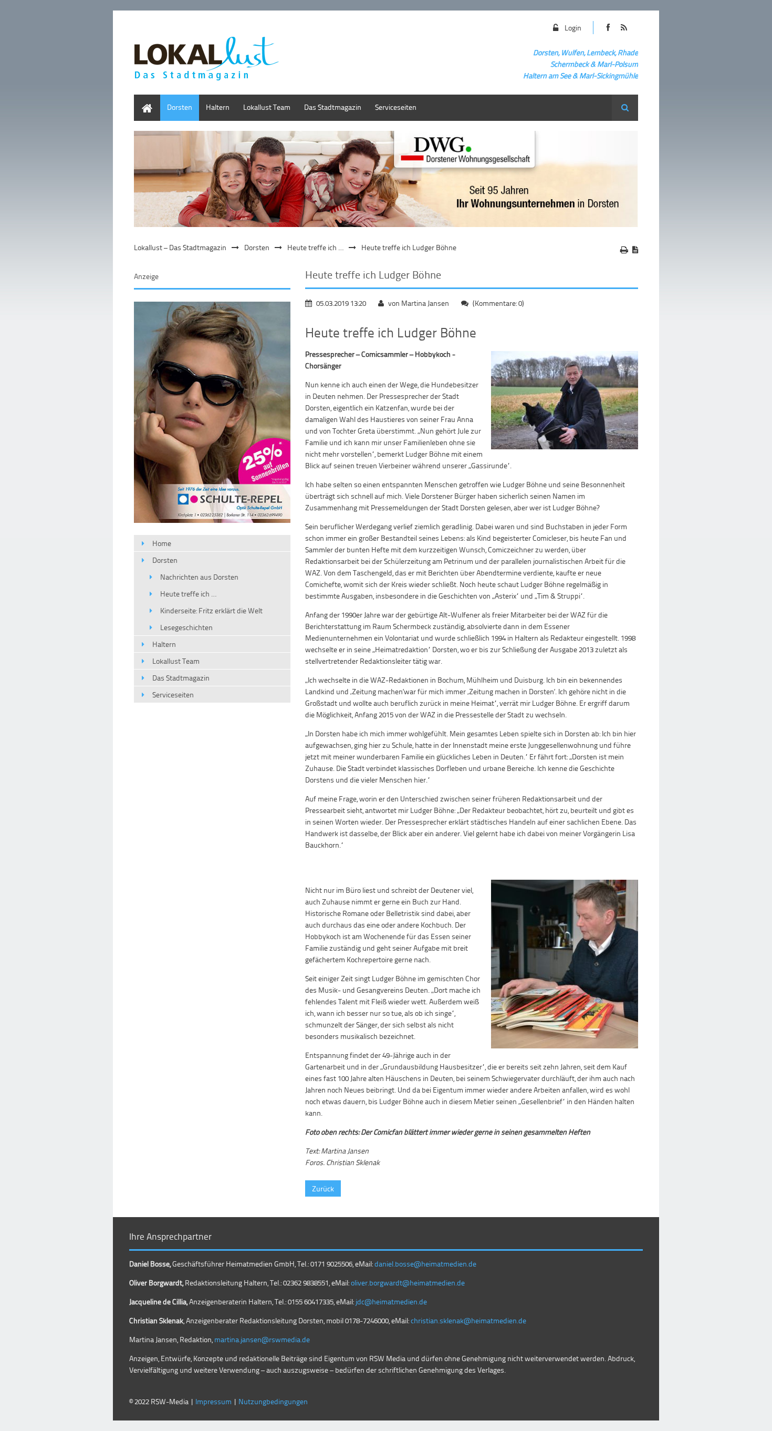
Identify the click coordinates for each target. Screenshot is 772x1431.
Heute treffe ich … (315, 247)
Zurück (323, 1188)
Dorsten (179, 107)
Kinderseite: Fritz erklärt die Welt (211, 610)
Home (143, 100)
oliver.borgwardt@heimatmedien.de (408, 1283)
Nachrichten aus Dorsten (199, 577)
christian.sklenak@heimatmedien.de (468, 1320)
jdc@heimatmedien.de (391, 1301)
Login (573, 28)
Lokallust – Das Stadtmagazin (180, 247)
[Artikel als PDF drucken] (635, 249)
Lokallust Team (266, 107)
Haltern (217, 107)
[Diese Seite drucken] (624, 249)
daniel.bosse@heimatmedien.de (425, 1264)
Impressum (213, 1401)
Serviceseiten (395, 107)
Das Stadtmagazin (332, 107)
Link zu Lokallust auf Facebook (607, 27)
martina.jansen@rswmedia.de (262, 1339)
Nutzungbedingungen (273, 1401)
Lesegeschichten (186, 627)
